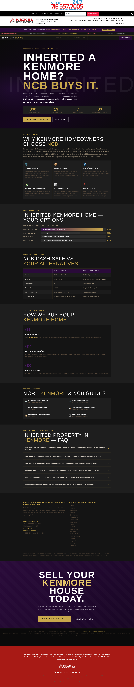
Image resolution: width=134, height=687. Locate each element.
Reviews (50, 21)
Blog (95, 654)
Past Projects (28, 657)
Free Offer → (108, 30)
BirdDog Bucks (39, 657)
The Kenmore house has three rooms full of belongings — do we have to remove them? (61, 463)
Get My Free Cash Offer (54, 618)
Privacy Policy (87, 654)
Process (68, 37)
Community (61, 659)
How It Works (41, 21)
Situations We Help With (102, 657)
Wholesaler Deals (117, 20)
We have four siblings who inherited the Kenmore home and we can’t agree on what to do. (62, 470)
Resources (78, 654)
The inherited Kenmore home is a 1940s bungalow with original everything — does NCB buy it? (64, 456)
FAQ (55, 21)
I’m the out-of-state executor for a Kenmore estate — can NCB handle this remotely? (60, 484)
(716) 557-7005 (60, 119)
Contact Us (120, 24)
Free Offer (125, 37)
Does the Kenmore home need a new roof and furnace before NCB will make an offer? (60, 477)
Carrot (81, 682)
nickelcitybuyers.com (29, 530)
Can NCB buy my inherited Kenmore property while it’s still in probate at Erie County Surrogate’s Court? (65, 448)
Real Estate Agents (78, 657)
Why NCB (59, 37)
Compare (77, 37)
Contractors (104, 20)
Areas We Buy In (71, 659)
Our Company (40, 23)
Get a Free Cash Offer (37, 119)
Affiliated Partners (64, 657)
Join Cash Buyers (104, 654)
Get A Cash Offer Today (31, 654)
